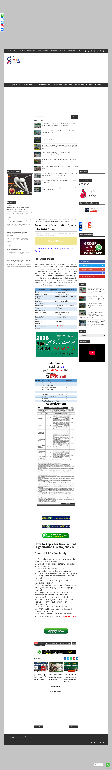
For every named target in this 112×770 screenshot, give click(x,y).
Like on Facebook (85, 261)
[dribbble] (91, 51)
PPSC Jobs (68, 85)
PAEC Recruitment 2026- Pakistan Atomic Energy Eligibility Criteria (95, 305)
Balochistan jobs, (59, 233)
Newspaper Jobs (29, 85)
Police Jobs (58, 85)
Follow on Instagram (87, 273)
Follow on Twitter (86, 265)
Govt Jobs (16, 85)
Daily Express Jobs (64, 219)
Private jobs (79, 85)
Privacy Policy (31, 51)
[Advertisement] (52, 12)
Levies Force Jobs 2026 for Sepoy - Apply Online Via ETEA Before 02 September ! (55, 676)
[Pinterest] (2, 26)
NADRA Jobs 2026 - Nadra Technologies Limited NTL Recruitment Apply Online (96, 298)
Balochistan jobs (43, 219)
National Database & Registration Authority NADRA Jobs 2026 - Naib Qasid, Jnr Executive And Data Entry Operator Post (60, 147)
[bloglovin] (88, 51)
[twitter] (82, 51)
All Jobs (98, 85)
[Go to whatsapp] (108, 765)
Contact (22, 51)
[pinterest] (85, 51)
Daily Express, (68, 233)
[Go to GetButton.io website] (108, 768)
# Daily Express (54, 643)
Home (9, 51)
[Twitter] (2, 22)
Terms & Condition (43, 51)
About (15, 51)
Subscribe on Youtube (87, 276)
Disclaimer (54, 51)
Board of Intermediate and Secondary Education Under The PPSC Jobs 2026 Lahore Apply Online (19, 234)
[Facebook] (2, 19)
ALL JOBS (62, 51)
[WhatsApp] (2, 15)
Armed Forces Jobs (44, 85)
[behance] (97, 51)
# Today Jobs (41, 645)
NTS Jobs (89, 85)
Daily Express (53, 219)
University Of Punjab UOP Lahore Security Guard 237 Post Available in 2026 (40, 676)
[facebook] (79, 51)
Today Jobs (39, 221)
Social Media (71, 51)
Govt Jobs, (44, 235)
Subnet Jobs (20, 737)
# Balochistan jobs (43, 643)
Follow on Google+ (86, 269)
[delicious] (103, 51)
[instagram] (100, 51)
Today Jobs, (51, 235)
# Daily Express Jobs (65, 643)
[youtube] (94, 51)
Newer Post (38, 727)
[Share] (2, 29)
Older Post (73, 727)
